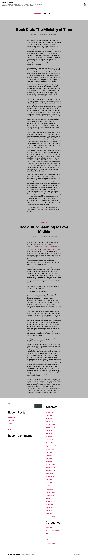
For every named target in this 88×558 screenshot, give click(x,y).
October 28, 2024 (44, 34)
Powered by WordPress (28, 554)
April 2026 (49, 418)
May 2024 (49, 458)
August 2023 (50, 476)
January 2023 (50, 495)
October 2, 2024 (43, 236)
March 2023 (49, 489)
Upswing (10, 423)
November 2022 (50, 501)
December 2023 (50, 467)
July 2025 (49, 430)
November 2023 (50, 470)
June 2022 (49, 513)
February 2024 (50, 464)
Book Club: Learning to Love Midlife (44, 229)
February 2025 (50, 440)
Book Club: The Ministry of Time (44, 29)
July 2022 (49, 510)
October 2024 (50, 443)
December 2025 (50, 427)
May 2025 (49, 433)
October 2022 (50, 504)
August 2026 (50, 412)
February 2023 (50, 492)
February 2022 (50, 517)
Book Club (44, 24)
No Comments (54, 34)
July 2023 (49, 480)
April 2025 (49, 436)
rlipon (35, 34)
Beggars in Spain (13, 427)
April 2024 (49, 461)
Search (9, 403)
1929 (9, 430)
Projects (48, 537)
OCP (47, 534)
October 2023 (50, 473)
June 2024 (49, 455)
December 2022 (50, 498)
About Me (77, 4)
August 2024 (50, 449)
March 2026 (49, 421)
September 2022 (51, 507)
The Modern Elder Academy (52, 249)
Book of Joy (11, 417)
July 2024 (49, 452)
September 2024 (51, 446)
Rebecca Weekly (7, 2)
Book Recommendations (53, 531)
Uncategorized (50, 543)
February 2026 (50, 424)
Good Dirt (11, 420)
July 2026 (49, 415)
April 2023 (49, 486)
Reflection (49, 540)
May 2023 (49, 483)
